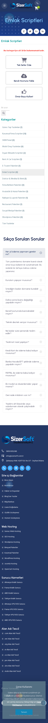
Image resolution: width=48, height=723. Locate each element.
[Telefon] (4, 468)
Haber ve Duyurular (12, 490)
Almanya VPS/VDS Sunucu (15, 603)
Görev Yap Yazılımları (12, 127)
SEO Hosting (9, 536)
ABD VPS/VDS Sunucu (13, 620)
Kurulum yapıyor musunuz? (19, 280)
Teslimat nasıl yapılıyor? (17, 342)
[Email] (16, 468)
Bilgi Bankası (9, 501)
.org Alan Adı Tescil (12, 644)
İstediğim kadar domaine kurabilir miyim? (22, 290)
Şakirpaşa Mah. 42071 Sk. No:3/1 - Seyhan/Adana (25, 460)
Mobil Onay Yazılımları (12, 146)
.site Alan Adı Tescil (12, 665)
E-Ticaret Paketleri (11, 166)
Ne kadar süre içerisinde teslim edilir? (20, 332)
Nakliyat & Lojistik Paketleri (15, 198)
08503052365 (11, 451)
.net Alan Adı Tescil (12, 638)
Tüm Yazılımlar (8, 223)
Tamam (24, 712)
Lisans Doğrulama (11, 507)
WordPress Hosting (12, 558)
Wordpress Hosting (12, 542)
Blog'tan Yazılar (11, 496)
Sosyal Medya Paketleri (13, 210)
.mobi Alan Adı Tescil (13, 671)
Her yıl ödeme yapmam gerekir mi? (21, 253)
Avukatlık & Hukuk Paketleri (15, 191)
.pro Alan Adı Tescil (12, 660)
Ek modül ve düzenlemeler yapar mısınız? (22, 385)
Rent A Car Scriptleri (12, 159)
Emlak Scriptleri (10, 172)
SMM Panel (8, 140)
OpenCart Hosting (12, 569)
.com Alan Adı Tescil (12, 633)
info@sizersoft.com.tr (14, 455)
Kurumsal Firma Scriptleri (14, 133)
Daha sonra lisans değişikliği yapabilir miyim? (19, 301)
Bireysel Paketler (11, 547)
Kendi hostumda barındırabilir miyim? (20, 312)
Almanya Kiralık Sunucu (13, 582)
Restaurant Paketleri (12, 204)
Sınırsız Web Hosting (13, 531)
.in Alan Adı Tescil (11, 649)
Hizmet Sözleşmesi (12, 518)
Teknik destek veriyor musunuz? (21, 322)
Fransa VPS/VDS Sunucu (14, 609)
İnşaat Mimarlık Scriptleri (14, 153)
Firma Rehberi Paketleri (13, 185)
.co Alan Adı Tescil (12, 655)
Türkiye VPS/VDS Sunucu (14, 614)
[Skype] (22, 468)
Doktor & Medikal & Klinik (14, 178)
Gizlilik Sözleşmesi (12, 512)
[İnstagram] (28, 468)
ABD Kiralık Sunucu (12, 593)
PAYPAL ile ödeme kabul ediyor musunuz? (20, 374)
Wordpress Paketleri (12, 217)
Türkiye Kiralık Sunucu (13, 598)
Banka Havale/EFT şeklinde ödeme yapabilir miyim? (22, 362)
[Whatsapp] (10, 468)
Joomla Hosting (11, 563)
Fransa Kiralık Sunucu (13, 587)
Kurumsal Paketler (12, 552)
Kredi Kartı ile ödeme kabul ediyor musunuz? (22, 351)
